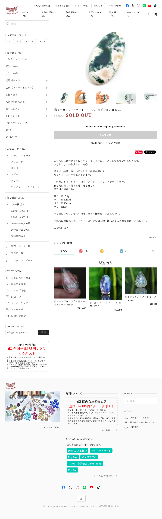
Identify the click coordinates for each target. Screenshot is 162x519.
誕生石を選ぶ (63, 5)
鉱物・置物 (12, 94)
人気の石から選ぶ (48, 14)
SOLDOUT (11, 137)
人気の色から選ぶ (44, 5)
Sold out (105, 134)
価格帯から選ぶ (71, 14)
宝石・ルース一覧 (95, 14)
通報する (152, 237)
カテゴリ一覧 (26, 14)
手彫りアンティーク (16, 123)
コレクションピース (132, 14)
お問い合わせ (115, 5)
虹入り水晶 (12, 66)
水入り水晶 (12, 73)
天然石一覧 (112, 14)
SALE (8, 130)
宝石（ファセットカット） (20, 87)
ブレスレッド (13, 116)
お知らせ (98, 5)
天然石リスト (13, 80)
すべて (63, 250)
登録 (43, 332)
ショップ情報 (81, 5)
